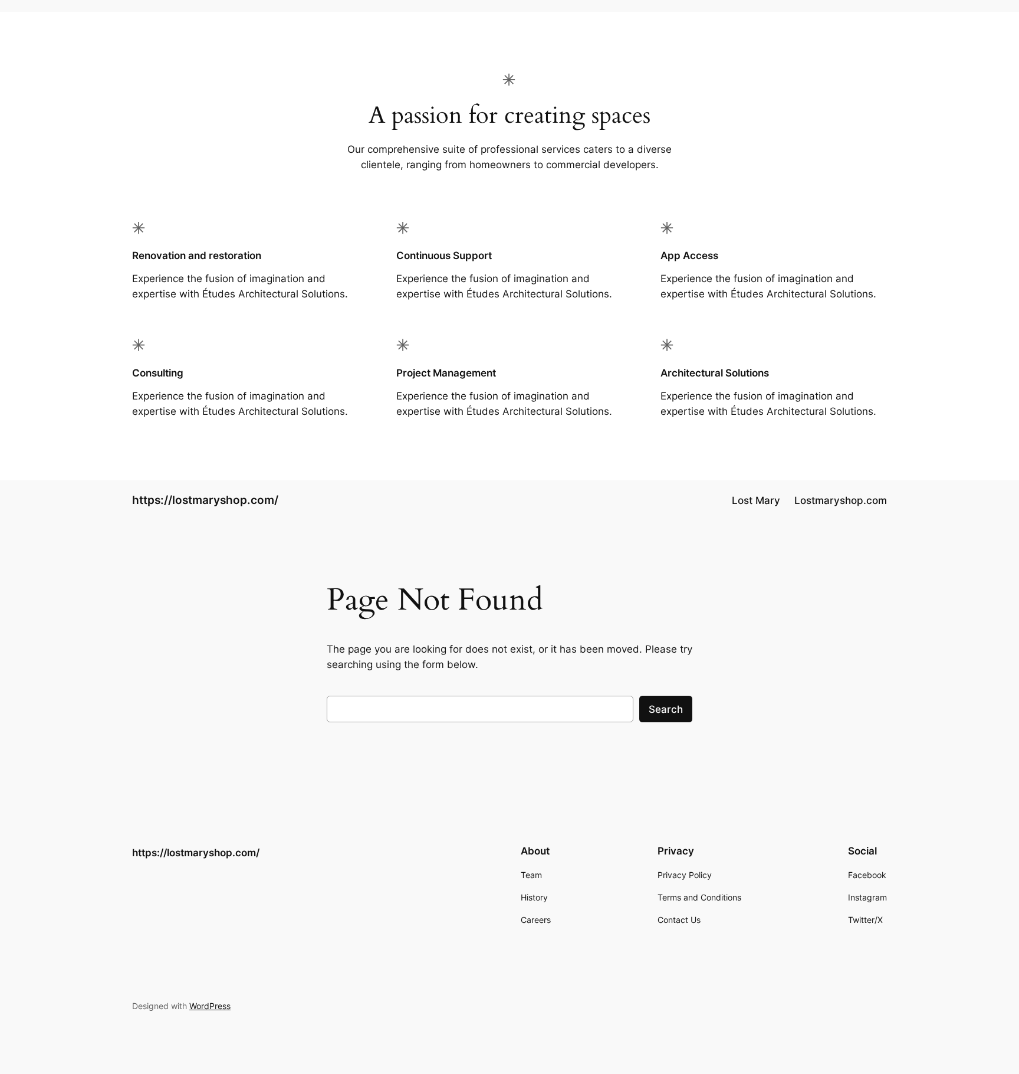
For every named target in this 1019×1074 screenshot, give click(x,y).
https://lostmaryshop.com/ (205, 500)
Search (666, 709)
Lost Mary (756, 500)
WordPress (210, 1006)
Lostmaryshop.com (840, 500)
